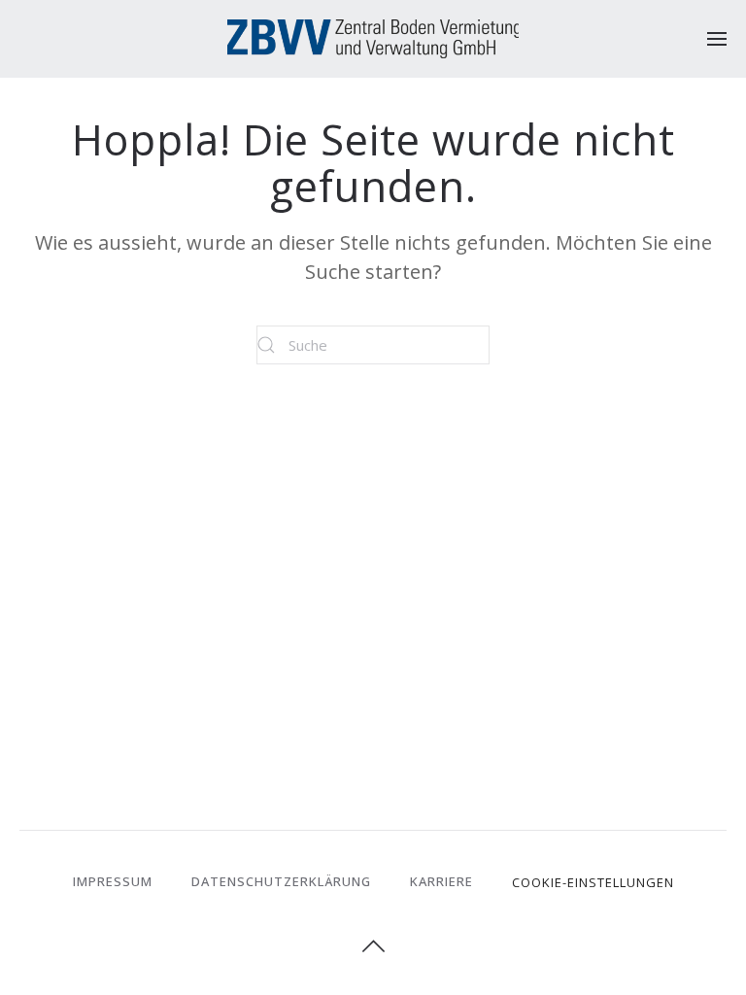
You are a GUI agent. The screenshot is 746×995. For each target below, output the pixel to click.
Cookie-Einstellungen (593, 882)
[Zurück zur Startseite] (373, 38)
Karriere (441, 881)
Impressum (113, 881)
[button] (717, 38)
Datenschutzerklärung (281, 881)
